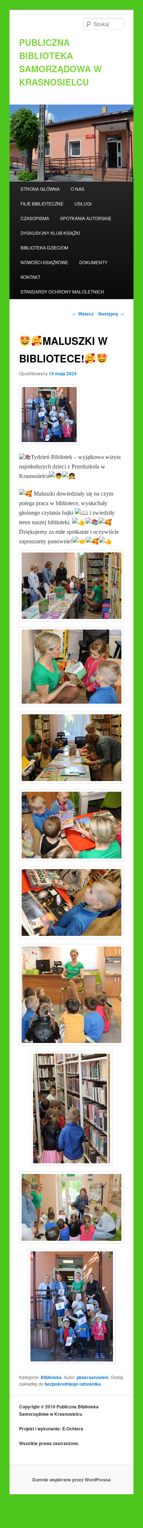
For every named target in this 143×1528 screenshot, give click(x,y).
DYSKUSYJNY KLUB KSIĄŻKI (50, 233)
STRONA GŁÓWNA (40, 189)
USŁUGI (82, 203)
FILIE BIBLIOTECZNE (42, 203)
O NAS (77, 189)
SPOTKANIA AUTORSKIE (85, 218)
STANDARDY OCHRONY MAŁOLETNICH (62, 291)
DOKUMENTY (93, 262)
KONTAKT (30, 277)
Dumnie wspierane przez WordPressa (71, 1479)
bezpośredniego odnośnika (73, 1384)
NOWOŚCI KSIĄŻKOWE (44, 262)
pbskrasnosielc (93, 1377)
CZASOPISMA (35, 218)
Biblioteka (51, 1377)
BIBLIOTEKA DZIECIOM (44, 247)
